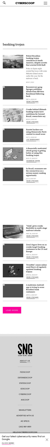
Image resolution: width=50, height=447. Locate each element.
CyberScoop (25, 394)
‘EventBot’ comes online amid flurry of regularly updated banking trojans (36, 268)
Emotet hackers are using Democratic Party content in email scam (36, 132)
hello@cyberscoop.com (25, 432)
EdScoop (25, 388)
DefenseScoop (25, 377)
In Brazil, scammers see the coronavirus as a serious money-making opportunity (36, 172)
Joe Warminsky (33, 140)
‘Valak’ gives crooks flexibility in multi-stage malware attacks (36, 228)
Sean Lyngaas (32, 102)
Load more (12, 310)
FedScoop (25, 372)
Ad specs (25, 421)
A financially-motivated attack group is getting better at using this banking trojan (36, 151)
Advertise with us (25, 415)
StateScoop (25, 383)
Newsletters (25, 410)
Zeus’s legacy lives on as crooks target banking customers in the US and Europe (36, 248)
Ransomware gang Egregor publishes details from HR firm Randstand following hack (35, 91)
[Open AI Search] (7, 2)
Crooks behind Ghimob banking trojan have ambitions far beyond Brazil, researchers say (36, 113)
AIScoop (25, 399)
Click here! (8, 443)
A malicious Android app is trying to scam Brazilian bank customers (35, 288)
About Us (25, 361)
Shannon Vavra (33, 161)
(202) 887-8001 (25, 426)
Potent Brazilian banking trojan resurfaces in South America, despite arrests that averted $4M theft (36, 60)
